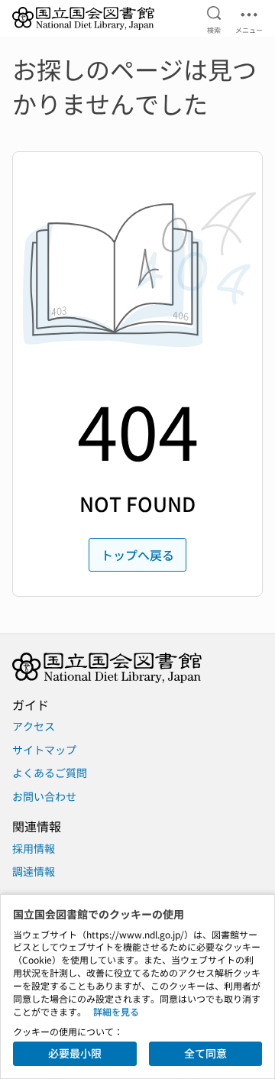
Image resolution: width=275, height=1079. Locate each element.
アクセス (33, 726)
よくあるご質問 (49, 772)
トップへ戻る (137, 555)
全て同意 (205, 1053)
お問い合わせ (44, 796)
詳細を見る (116, 1011)
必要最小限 (75, 1053)
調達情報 (33, 871)
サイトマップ (44, 749)
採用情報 (33, 848)
